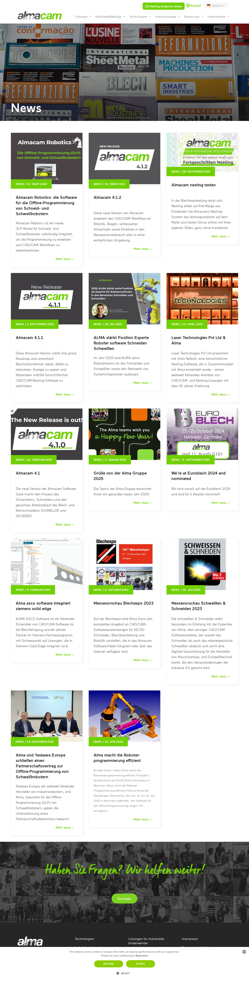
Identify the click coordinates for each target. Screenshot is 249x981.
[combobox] (244, 952)
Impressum (190, 938)
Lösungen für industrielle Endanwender (146, 941)
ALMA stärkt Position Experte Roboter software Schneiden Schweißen (121, 343)
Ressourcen (192, 16)
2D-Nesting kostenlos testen (163, 6)
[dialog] (124, 964)
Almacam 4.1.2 (107, 197)
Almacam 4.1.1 (29, 337)
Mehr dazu (63, 259)
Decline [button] (108, 963)
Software (81, 16)
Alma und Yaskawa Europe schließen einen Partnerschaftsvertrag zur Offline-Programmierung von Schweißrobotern (42, 765)
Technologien (138, 16)
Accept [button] (140, 963)
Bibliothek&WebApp (108, 16)
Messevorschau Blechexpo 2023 (123, 603)
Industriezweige (165, 16)
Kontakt (124, 898)
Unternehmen (216, 16)
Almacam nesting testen (193, 184)
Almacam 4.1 (28, 472)
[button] (124, 973)
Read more (142, 955)
